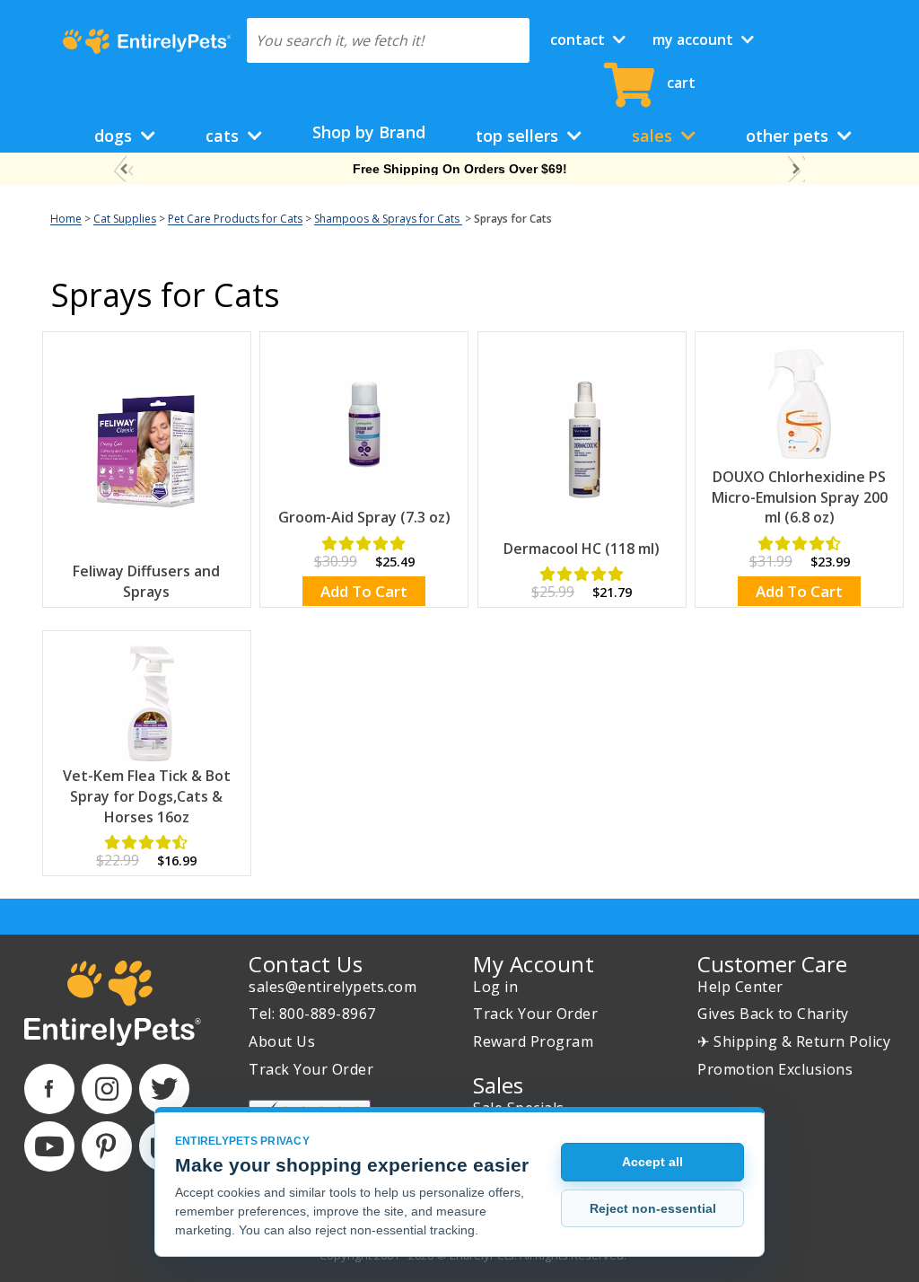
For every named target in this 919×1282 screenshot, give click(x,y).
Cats (224, 135)
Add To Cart (363, 591)
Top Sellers (519, 135)
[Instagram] (107, 1089)
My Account (694, 39)
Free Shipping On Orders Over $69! (460, 168)
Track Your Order (311, 1069)
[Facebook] (49, 1089)
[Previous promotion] (123, 169)
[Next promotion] (795, 169)
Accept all (652, 1162)
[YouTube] (49, 1146)
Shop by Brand (368, 132)
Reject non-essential (653, 1208)
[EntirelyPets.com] (146, 41)
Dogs (115, 135)
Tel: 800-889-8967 (312, 1013)
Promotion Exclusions (775, 1069)
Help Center (740, 987)
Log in (495, 987)
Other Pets (789, 135)
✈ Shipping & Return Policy (793, 1041)
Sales (654, 135)
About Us (282, 1041)
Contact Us (306, 964)
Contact (579, 39)
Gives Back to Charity (773, 1013)
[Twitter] (164, 1089)
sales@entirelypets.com (332, 987)
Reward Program (533, 1041)
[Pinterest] (107, 1146)
